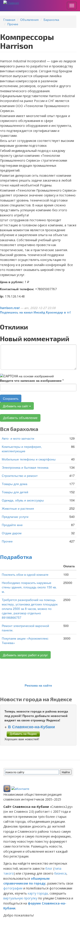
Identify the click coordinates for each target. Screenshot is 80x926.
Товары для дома (14, 484)
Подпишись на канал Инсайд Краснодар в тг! (35, 312)
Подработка (16, 557)
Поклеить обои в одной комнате (25, 574)
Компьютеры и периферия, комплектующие (22, 448)
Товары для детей (15, 492)
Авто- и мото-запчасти (18, 438)
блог (48, 868)
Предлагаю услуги (15, 516)
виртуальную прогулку (20, 898)
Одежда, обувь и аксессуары (23, 500)
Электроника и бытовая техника (25, 467)
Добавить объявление (20, 418)
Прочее (12, 24)
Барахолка (51, 19)
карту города (38, 893)
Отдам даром (12, 533)
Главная (9, 19)
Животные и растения (18, 508)
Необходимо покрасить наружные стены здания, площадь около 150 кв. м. (29, 587)
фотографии (12, 888)
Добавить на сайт (16, 406)
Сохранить (10, 398)
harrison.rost (10, 307)
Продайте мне (12, 525)
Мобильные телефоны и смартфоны (29, 459)
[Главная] (11, 2)
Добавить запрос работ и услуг (25, 655)
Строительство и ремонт (20, 475)
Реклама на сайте (38, 685)
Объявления (29, 19)
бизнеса (60, 873)
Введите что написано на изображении (32, 380)
